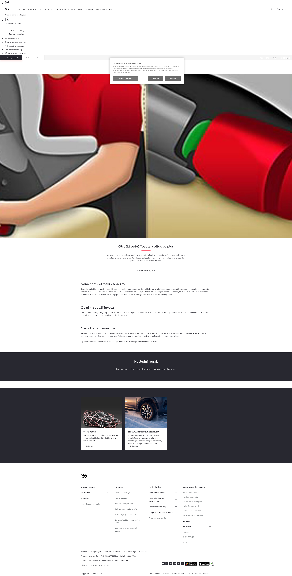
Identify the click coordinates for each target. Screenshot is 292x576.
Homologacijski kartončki (125, 514)
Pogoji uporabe (154, 573)
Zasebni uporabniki (11, 58)
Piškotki (166, 573)
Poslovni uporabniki (33, 58)
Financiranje (76, 9)
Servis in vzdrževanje (158, 506)
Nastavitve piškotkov (125, 78)
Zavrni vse (155, 78)
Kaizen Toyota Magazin (192, 501)
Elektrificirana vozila (191, 506)
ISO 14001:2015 (189, 536)
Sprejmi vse (172, 78)
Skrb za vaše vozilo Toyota (126, 508)
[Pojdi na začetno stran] (7, 9)
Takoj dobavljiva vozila (90, 503)
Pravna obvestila (178, 573)
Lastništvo (89, 9)
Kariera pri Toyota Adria (193, 515)
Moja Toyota (283, 9)
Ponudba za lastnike (157, 492)
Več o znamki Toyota (104, 9)
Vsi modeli (20, 9)
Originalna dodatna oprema (161, 512)
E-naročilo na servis (157, 518)
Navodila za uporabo (124, 503)
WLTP (185, 542)
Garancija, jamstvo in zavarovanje (158, 499)
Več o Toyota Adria (191, 492)
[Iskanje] (271, 9)
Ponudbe (32, 9)
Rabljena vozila (62, 9)
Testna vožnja (264, 58)
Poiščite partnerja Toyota (281, 58)
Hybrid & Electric (46, 9)
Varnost (186, 520)
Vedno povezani (121, 497)
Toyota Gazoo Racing (192, 510)
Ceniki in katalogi (122, 492)
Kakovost (187, 526)
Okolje (185, 532)
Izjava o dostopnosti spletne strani (199, 573)
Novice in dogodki (190, 496)
